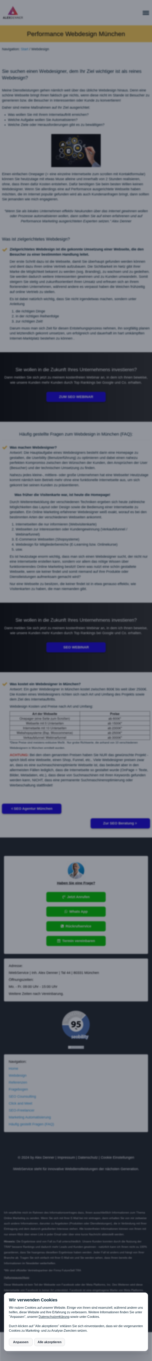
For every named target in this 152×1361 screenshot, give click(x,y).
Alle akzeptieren (50, 1342)
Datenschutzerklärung (54, 1316)
